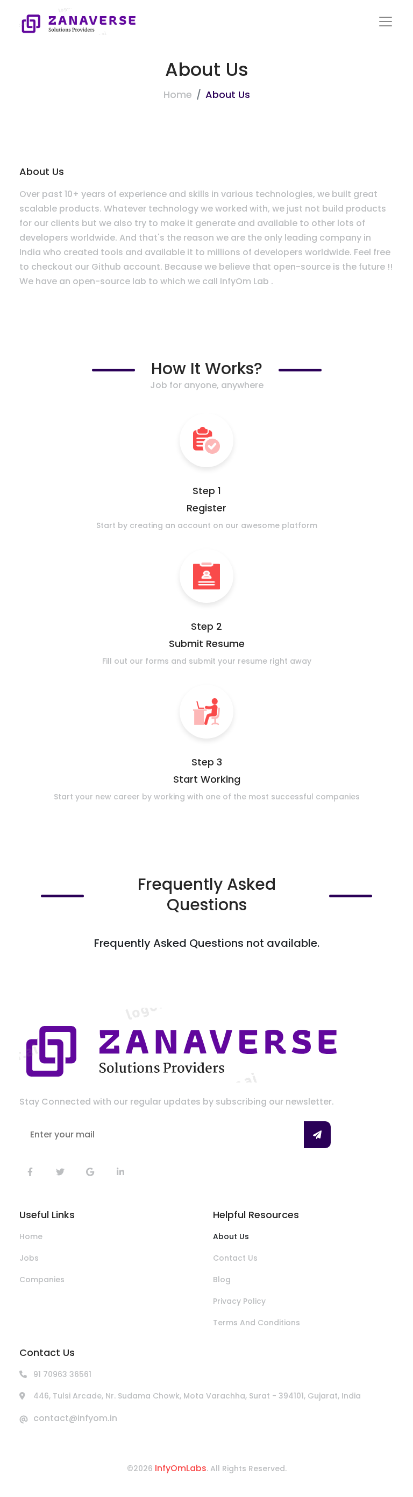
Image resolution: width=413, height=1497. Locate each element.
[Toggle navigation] (386, 21)
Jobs (29, 1258)
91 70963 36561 (62, 1374)
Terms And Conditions (256, 1322)
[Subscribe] (317, 1134)
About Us (231, 1236)
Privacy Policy (239, 1301)
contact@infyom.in (75, 1418)
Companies (42, 1279)
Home (177, 94)
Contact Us (235, 1258)
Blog (222, 1279)
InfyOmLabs (180, 1468)
